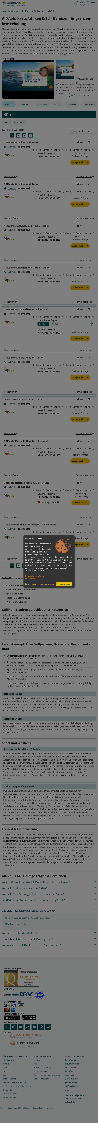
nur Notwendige (47, 584)
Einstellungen (31, 584)
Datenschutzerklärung (34, 576)
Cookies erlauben (63, 584)
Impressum (30, 578)
